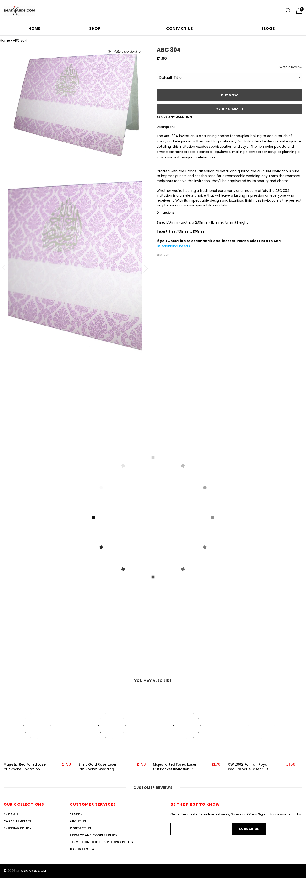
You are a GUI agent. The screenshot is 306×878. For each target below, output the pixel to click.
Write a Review (290, 67)
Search (76, 814)
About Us (78, 821)
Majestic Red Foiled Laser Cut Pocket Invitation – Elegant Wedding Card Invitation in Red (25, 767)
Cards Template (18, 821)
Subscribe (249, 828)
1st (159, 246)
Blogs (268, 28)
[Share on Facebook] (159, 263)
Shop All (11, 814)
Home (34, 28)
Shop (95, 28)
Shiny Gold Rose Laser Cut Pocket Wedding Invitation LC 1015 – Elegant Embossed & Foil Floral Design (99, 767)
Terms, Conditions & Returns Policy (102, 842)
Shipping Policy (18, 828)
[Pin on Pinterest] (174, 263)
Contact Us (179, 28)
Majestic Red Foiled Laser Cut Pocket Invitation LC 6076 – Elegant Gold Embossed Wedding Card (175, 767)
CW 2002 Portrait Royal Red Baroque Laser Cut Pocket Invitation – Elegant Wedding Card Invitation (248, 767)
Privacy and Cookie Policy (93, 835)
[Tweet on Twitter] (166, 263)
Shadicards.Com (31, 870)
